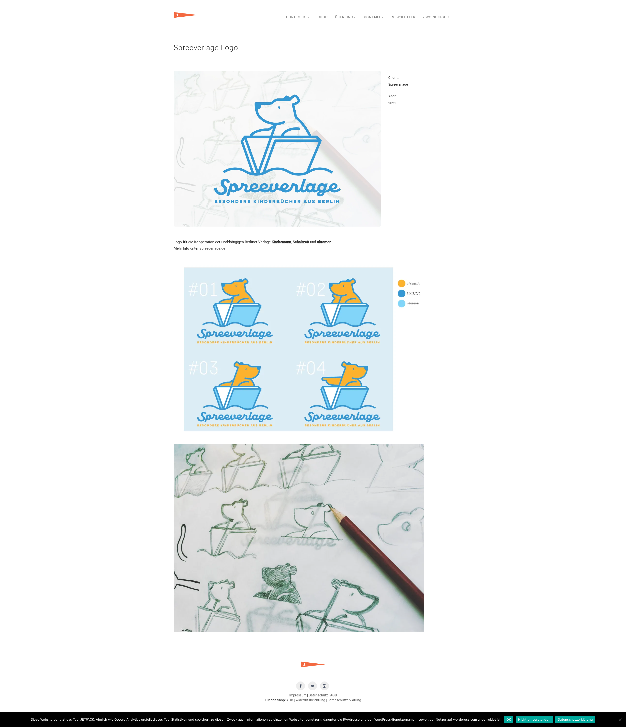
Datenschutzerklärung (344, 700)
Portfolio (296, 17)
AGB (333, 695)
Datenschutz (318, 695)
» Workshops (436, 17)
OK (508, 719)
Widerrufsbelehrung (310, 700)
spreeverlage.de (212, 248)
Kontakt (372, 17)
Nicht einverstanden (534, 719)
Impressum (297, 695)
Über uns (344, 17)
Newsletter (403, 17)
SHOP (323, 17)
